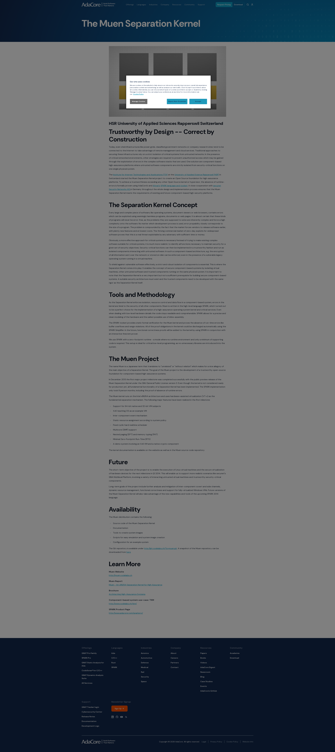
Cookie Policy (138, 94)
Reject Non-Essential (177, 101)
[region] (168, 92)
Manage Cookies (138, 101)
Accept (198, 101)
